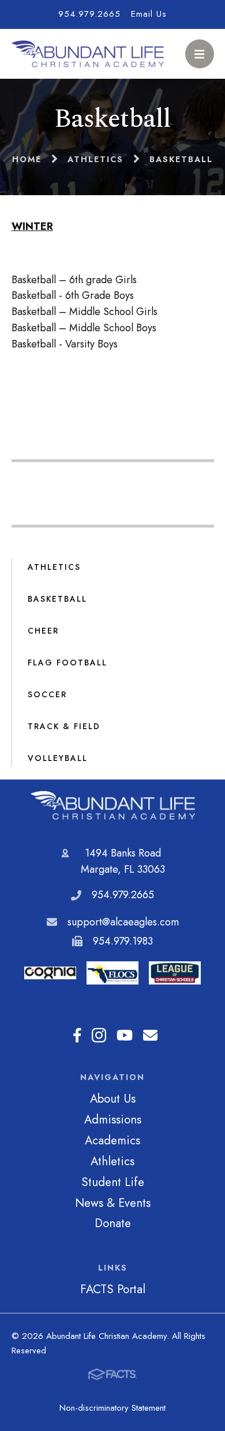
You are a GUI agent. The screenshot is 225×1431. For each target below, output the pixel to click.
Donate (113, 1223)
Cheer (43, 630)
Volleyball (58, 758)
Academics (112, 1140)
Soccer (47, 694)
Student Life (112, 1182)
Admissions (112, 1119)
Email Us (149, 14)
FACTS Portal (112, 1289)
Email (150, 1036)
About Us (113, 1098)
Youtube (125, 1036)
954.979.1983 (123, 941)
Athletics (54, 567)
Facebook (77, 1036)
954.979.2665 (89, 14)
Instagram (99, 1036)
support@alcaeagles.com (123, 921)
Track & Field (64, 726)
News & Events (113, 1203)
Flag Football (67, 662)
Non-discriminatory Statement (112, 1407)
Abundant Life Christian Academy (112, 805)
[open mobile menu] (199, 53)
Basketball (57, 599)
